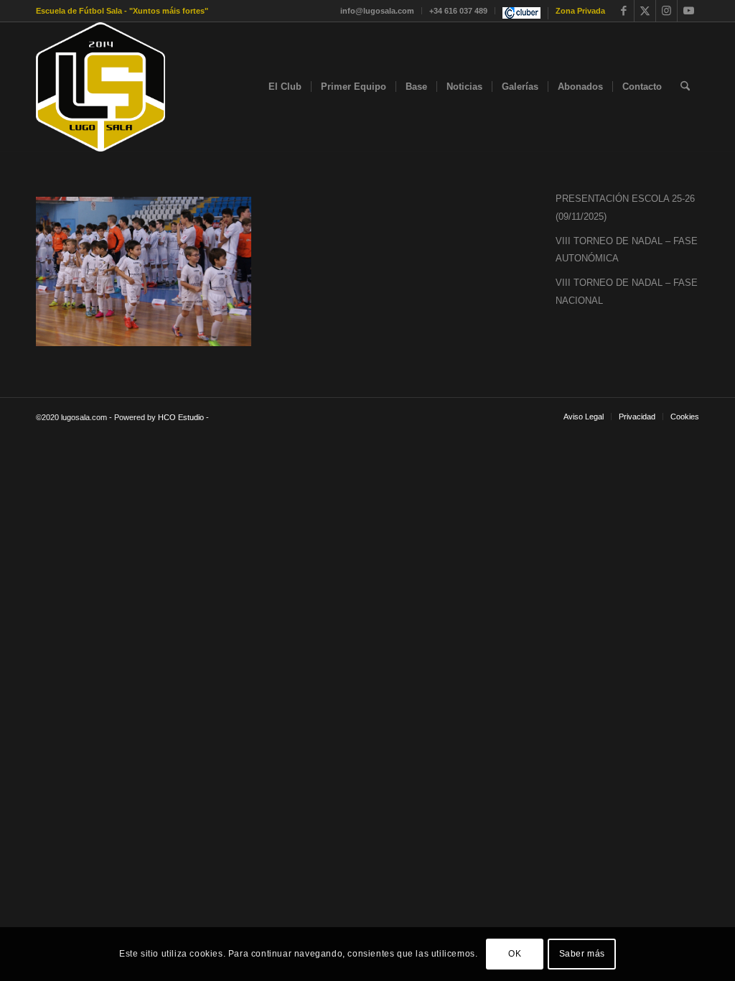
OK (514, 954)
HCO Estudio (181, 417)
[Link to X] (645, 11)
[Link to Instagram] (666, 11)
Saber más (582, 954)
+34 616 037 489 (458, 10)
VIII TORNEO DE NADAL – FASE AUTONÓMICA (627, 250)
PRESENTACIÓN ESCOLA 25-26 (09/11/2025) (625, 207)
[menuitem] (377, 10)
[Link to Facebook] (623, 11)
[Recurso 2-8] (100, 87)
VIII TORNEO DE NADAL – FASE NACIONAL (627, 291)
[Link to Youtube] (688, 11)
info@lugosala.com (377, 10)
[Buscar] (685, 87)
